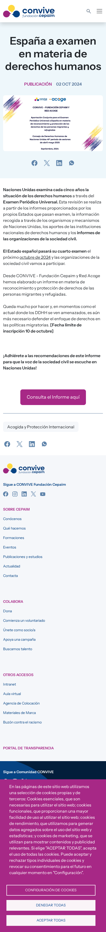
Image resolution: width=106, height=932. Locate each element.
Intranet (9, 684)
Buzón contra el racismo (22, 722)
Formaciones (13, 537)
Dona (7, 611)
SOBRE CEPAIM (16, 509)
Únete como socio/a (19, 630)
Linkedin (24, 493)
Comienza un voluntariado (24, 620)
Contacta (10, 575)
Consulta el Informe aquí (53, 397)
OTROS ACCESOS (18, 674)
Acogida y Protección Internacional (40, 426)
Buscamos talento (17, 649)
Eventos (9, 547)
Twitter (33, 493)
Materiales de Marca (19, 712)
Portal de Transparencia (28, 748)
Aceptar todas (51, 920)
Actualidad (11, 566)
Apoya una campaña (19, 639)
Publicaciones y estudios (22, 556)
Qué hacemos (14, 528)
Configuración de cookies (50, 890)
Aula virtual (12, 693)
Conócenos (12, 518)
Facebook (5, 493)
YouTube (42, 493)
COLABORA (13, 601)
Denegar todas (51, 905)
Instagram (14, 493)
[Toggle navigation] (99, 11)
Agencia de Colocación (21, 703)
